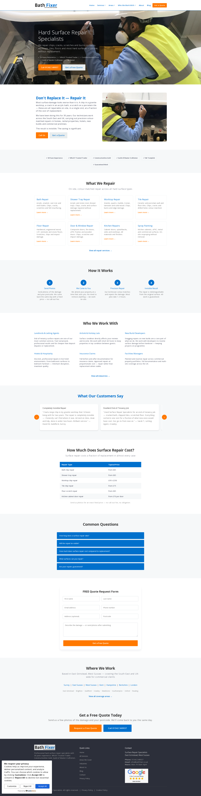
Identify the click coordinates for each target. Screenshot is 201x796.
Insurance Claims (87, 353)
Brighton (79, 691)
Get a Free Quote (74, 67)
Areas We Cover (86, 760)
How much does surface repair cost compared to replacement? (84, 551)
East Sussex (77, 685)
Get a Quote (159, 5)
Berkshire (123, 685)
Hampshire (111, 685)
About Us (83, 767)
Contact (82, 775)
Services (101, 5)
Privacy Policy (85, 778)
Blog (149, 5)
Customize (11, 786)
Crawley (97, 691)
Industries (83, 763)
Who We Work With (127, 5)
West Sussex (91, 685)
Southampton (117, 691)
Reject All (27, 786)
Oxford (127, 691)
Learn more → (42, 212)
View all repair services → (100, 250)
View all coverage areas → (100, 696)
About (141, 5)
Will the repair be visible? (69, 543)
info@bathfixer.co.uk (139, 762)
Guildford (88, 691)
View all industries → (100, 376)
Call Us (42, 135)
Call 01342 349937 (49, 67)
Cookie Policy (101, 790)
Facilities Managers (134, 353)
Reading (135, 691)
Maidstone (106, 691)
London (134, 685)
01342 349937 (137, 760)
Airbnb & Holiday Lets (90, 333)
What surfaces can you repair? (71, 559)
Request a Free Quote (85, 728)
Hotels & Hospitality (43, 353)
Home (91, 5)
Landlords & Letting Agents (46, 333)
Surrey (67, 685)
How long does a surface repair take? (74, 535)
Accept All (42, 786)
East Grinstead (68, 691)
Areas (112, 5)
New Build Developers (135, 333)
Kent (101, 685)
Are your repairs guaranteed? (71, 566)
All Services (84, 756)
